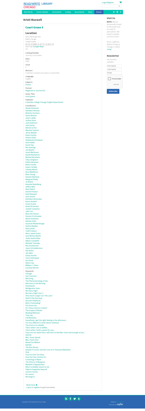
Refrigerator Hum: (32, 288)
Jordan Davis (30, 120)
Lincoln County (31, 372)
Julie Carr (29, 211)
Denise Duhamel (32, 108)
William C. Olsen (31, 265)
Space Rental (79, 12)
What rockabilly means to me (37, 367)
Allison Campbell (32, 241)
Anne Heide (30, 142)
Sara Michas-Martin (33, 236)
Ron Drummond (31, 246)
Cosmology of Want (33, 359)
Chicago (28, 273)
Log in (28, 387)
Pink (27, 352)
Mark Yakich (30, 189)
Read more (31, 385)
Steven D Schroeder (33, 216)
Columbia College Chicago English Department (44, 102)
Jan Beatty (29, 150)
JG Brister (29, 182)
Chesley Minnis (31, 169)
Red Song (29, 278)
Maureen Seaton (32, 130)
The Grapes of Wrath (33, 310)
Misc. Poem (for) (31, 340)
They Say (29, 315)
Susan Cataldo (31, 167)
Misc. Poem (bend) (32, 337)
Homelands (30, 286)
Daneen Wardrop (32, 177)
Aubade (28, 345)
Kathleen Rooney (32, 110)
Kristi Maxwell (31, 194)
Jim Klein (29, 253)
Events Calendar (42, 12)
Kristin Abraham (31, 162)
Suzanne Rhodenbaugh (34, 223)
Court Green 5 (34, 27)
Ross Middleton (31, 172)
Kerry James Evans (33, 233)
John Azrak (30, 125)
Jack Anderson (31, 123)
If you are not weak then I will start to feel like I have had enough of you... (55, 332)
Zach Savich (30, 196)
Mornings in (30, 377)
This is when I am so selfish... (36, 328)
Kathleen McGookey (33, 199)
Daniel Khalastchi (32, 155)
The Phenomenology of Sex (36, 281)
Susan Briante (31, 115)
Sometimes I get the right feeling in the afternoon (45, 320)
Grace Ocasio (30, 204)
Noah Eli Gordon (32, 206)
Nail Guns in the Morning (35, 283)
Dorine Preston (31, 192)
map (109, 49)
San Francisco (31, 276)
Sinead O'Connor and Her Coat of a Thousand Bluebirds (48, 350)
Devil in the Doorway (33, 298)
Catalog (68, 12)
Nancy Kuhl (30, 228)
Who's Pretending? (33, 303)
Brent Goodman (32, 219)
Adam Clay (29, 263)
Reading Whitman (32, 313)
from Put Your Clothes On (35, 357)
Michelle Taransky (32, 243)
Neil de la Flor (31, 128)
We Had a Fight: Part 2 (34, 293)
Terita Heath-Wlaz (32, 238)
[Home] (38, 5)
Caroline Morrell (31, 268)
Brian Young (30, 174)
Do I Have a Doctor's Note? (36, 308)
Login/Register (108, 2)
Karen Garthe (30, 135)
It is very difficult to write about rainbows (42, 323)
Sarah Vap (29, 145)
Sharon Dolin (30, 137)
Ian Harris (29, 260)
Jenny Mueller (31, 133)
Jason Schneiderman (34, 248)
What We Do (28, 12)
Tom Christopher (32, 258)
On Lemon (29, 374)
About (90, 12)
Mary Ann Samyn (32, 214)
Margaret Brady (31, 179)
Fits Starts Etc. (31, 305)
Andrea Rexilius (31, 226)
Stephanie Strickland (34, 140)
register (37, 387)
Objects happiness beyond (36, 369)
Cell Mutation (30, 318)
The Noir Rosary (31, 347)
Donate (99, 12)
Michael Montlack (32, 157)
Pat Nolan (29, 250)
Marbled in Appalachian (34, 364)
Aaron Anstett (31, 201)
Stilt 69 (28, 335)
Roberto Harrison (32, 113)
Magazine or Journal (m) (35, 90)
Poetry (28, 85)
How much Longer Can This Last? (38, 296)
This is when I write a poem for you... (40, 330)
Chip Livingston (31, 160)
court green (30, 96)
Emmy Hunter (31, 255)
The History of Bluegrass (35, 362)
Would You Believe (32, 342)
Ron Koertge (30, 147)
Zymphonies (119, 402)
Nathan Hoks (30, 221)
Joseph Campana (32, 209)
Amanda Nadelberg (33, 184)
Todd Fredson (31, 231)
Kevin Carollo (30, 164)
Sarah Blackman (32, 152)
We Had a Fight (31, 291)
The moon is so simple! (34, 325)
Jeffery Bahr (30, 187)
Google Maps (38, 46)
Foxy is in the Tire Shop (34, 355)
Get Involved (56, 12)
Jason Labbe (30, 118)
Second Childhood (32, 300)
